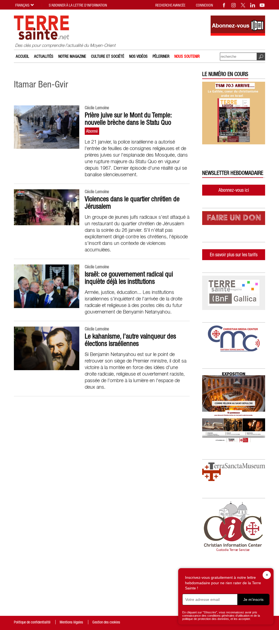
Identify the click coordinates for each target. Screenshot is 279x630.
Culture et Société (107, 56)
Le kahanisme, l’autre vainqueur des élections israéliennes (130, 339)
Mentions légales (71, 622)
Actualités (43, 56)
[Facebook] (224, 5)
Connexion (204, 5)
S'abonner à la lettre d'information (78, 5)
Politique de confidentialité (32, 622)
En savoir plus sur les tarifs (233, 254)
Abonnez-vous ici (234, 190)
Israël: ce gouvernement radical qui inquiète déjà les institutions (129, 277)
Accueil (22, 56)
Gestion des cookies (106, 622)
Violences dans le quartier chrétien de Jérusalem (132, 202)
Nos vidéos (138, 56)
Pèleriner (161, 56)
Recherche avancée (170, 5)
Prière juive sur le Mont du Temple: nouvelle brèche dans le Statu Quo (128, 118)
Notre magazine (72, 56)
